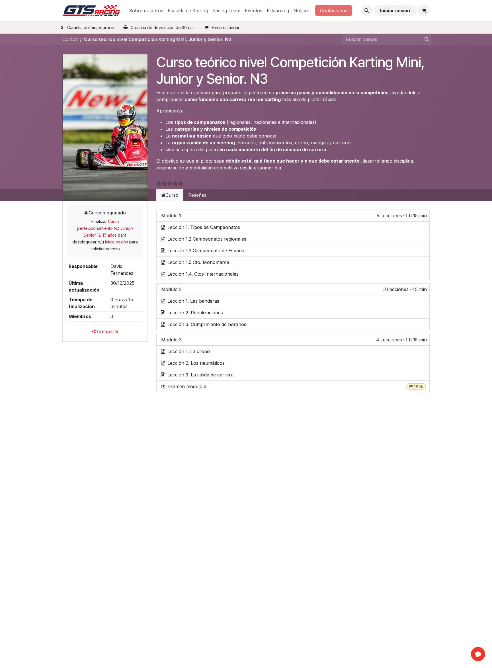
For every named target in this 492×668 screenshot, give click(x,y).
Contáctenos (333, 10)
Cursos (70, 39)
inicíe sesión (116, 241)
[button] (367, 11)
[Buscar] (425, 39)
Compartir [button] (107, 331)
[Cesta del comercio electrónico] (424, 11)
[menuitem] (146, 10)
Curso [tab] (172, 195)
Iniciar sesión (395, 10)
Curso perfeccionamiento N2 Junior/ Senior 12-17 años (105, 228)
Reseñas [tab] (197, 195)
